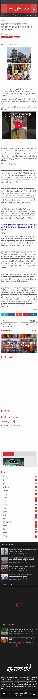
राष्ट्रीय (5, 525)
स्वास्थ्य (5, 536)
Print (11, 37)
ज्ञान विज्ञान (6, 487)
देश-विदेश (5, 494)
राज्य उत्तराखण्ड (7, 522)
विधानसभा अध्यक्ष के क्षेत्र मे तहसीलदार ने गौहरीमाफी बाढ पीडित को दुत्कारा (20, 576)
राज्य (4, 518)
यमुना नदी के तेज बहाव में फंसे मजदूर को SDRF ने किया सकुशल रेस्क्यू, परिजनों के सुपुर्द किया (23, 630)
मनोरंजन (5, 505)
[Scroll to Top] (34, 694)
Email (18, 37)
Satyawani (10, 693)
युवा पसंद (5, 511)
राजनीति (5, 515)
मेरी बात (5, 508)
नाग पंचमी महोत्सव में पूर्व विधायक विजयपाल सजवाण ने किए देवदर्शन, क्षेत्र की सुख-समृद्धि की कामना (19, 345)
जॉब (4, 484)
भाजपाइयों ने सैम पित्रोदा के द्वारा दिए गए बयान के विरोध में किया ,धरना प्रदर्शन (22, 567)
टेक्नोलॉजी (5, 491)
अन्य (4, 477)
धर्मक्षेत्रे (35, 310)
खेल (4, 480)
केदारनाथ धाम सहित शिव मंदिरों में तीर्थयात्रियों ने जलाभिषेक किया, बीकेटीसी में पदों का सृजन (18, 27)
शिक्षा (4, 529)
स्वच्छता (5, 532)
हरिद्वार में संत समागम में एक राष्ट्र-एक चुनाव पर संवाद (21, 15)
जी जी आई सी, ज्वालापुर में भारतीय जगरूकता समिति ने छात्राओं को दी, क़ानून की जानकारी (21, 559)
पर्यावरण (5, 501)
